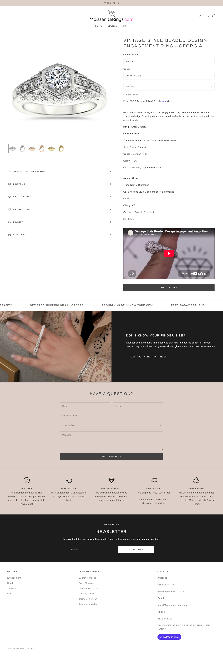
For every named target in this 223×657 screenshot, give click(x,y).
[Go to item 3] (32, 148)
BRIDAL (98, 26)
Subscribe (136, 549)
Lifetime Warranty (88, 588)
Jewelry (11, 588)
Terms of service (88, 599)
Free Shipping (86, 583)
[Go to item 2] (22, 148)
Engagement (14, 577)
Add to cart (168, 287)
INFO (125, 26)
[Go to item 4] (41, 148)
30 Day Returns (87, 577)
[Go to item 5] (51, 148)
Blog (9, 593)
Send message (111, 456)
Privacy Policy (87, 593)
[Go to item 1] (12, 148)
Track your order (88, 604)
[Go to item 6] (61, 148)
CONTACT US (163, 572)
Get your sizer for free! (148, 356)
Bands (10, 583)
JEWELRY (112, 26)
